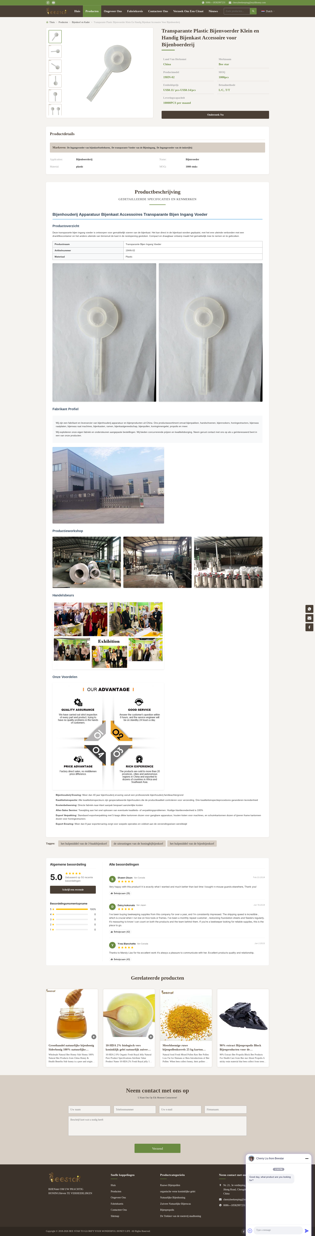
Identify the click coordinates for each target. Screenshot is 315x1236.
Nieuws (213, 11)
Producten (92, 11)
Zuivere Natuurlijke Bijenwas (175, 1203)
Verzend (157, 1148)
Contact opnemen (72, 1062)
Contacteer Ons (158, 11)
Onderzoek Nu (215, 114)
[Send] (306, 1230)
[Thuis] (57, 11)
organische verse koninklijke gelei (177, 1191)
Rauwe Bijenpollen (170, 1185)
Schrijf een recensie (73, 889)
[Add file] (250, 1230)
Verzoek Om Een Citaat (188, 11)
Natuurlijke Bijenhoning (172, 1197)
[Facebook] (243, 1231)
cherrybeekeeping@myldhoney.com (249, 2)
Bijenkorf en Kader (81, 22)
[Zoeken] (253, 11)
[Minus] (307, 1158)
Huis (77, 11)
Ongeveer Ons (113, 11)
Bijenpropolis (167, 1209)
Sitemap (115, 1216)
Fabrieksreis (135, 11)
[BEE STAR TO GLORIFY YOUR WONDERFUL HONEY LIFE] (64, 1181)
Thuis (52, 22)
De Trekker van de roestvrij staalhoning (180, 1216)
